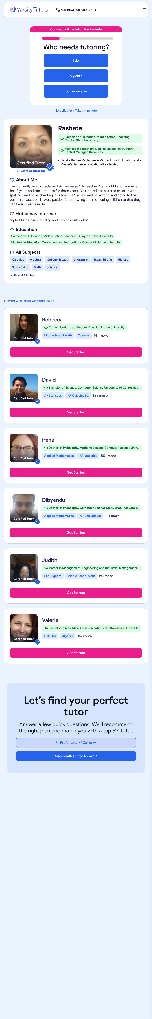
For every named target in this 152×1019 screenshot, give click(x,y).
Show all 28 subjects (26, 275)
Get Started (76, 352)
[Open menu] (144, 10)
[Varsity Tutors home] (29, 10)
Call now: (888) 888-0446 (78, 10)
